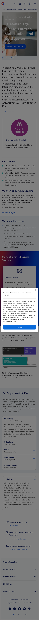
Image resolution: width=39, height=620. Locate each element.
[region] (19, 310)
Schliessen (19, 327)
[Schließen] (35, 290)
